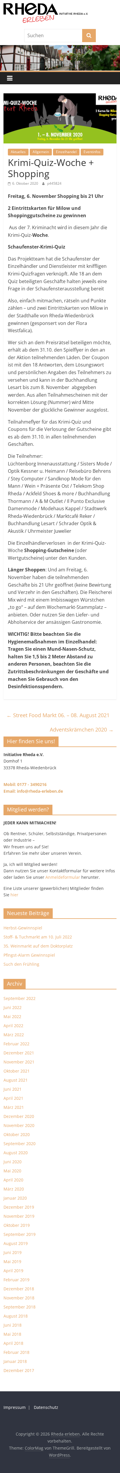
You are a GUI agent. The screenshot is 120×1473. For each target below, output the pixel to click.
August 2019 (15, 1243)
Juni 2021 (12, 1089)
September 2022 (19, 998)
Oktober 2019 (16, 1225)
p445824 (54, 183)
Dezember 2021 (18, 1053)
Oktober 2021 (16, 1071)
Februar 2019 (16, 1279)
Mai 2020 (12, 1171)
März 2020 (13, 1189)
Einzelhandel (66, 151)
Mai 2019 (12, 1261)
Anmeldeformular (62, 877)
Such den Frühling (21, 964)
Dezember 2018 (18, 1289)
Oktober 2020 (16, 1134)
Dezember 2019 (18, 1207)
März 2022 (13, 1034)
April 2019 (13, 1270)
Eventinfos (92, 151)
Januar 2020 (15, 1198)
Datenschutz (46, 1407)
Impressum (14, 1407)
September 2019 (19, 1234)
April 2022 (13, 1025)
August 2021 (15, 1080)
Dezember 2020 (18, 1116)
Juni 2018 (12, 1325)
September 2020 (19, 1143)
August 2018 (15, 1316)
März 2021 (13, 1107)
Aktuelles (18, 151)
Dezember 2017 (18, 1370)
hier (14, 894)
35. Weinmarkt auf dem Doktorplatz (38, 946)
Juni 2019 (12, 1252)
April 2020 (13, 1180)
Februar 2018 (16, 1352)
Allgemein (41, 151)
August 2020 (15, 1152)
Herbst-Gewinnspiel (22, 928)
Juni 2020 (12, 1161)
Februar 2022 (16, 1043)
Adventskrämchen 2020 (82, 729)
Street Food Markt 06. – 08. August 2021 (58, 715)
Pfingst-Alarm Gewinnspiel (29, 955)
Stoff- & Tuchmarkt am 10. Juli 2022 (37, 937)
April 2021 (13, 1098)
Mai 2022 (12, 1016)
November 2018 (18, 1298)
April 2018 (13, 1343)
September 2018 (19, 1307)
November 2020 (18, 1125)
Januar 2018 (15, 1361)
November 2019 (18, 1216)
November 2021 (18, 1062)
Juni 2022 (12, 1007)
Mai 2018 (12, 1334)
